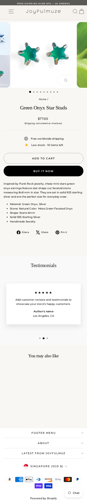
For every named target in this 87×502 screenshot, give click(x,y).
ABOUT (43, 443)
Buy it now (43, 171)
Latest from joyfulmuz (43, 453)
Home (42, 99)
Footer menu (43, 432)
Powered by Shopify (43, 498)
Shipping (29, 123)
